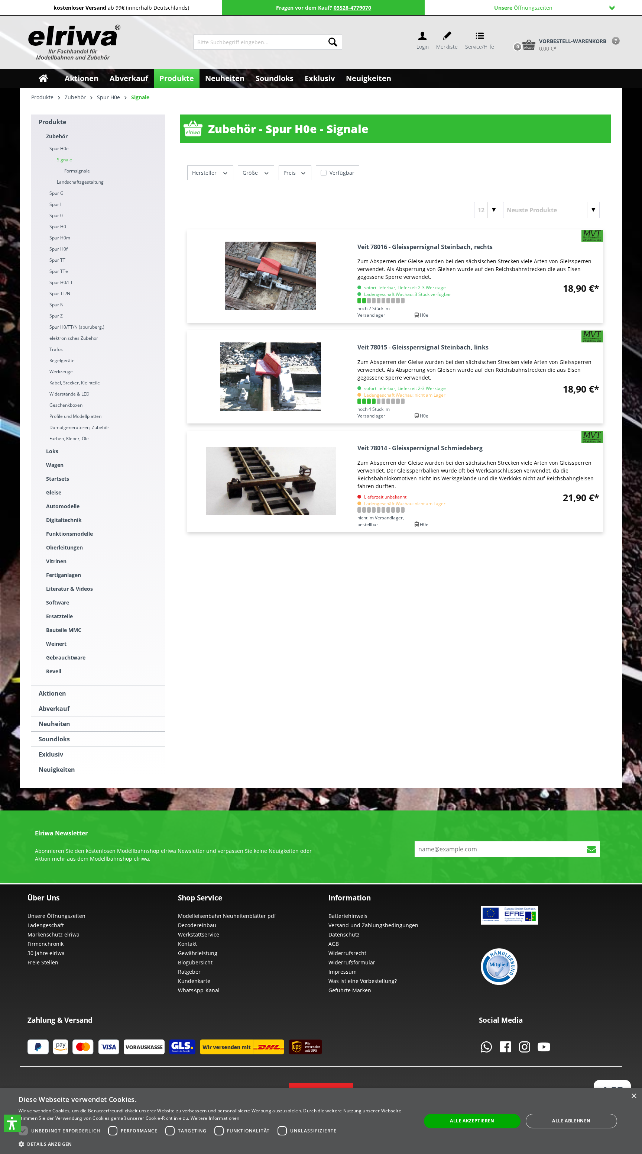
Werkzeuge (61, 371)
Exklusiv (51, 754)
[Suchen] (333, 42)
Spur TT (57, 260)
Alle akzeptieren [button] (472, 1121)
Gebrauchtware (65, 657)
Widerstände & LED (69, 394)
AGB (333, 943)
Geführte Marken (349, 990)
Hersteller (205, 172)
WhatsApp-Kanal (199, 990)
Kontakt (187, 943)
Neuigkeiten (57, 769)
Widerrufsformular (351, 962)
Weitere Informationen (215, 1118)
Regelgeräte (62, 360)
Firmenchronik (45, 943)
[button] (12, 1123)
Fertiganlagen (63, 574)
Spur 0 (56, 215)
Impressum (342, 971)
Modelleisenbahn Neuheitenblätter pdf (227, 915)
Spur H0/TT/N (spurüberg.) (76, 327)
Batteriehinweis (347, 915)
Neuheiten (54, 724)
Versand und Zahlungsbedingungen (373, 925)
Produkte (52, 122)
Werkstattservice (198, 934)
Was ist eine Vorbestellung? (362, 980)
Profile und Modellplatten (75, 416)
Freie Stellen (42, 962)
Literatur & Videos (69, 588)
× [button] (633, 1096)
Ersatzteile (59, 616)
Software (57, 602)
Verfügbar (342, 172)
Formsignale (77, 171)
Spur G (56, 193)
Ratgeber (189, 971)
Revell (53, 671)
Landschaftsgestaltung (80, 182)
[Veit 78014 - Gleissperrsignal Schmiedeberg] (271, 481)
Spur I (55, 204)
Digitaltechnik (64, 519)
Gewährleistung (197, 953)
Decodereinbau (197, 925)
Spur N (56, 305)
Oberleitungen (64, 547)
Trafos (56, 349)
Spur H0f (58, 249)
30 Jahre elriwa (46, 953)
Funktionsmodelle (69, 533)
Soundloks (54, 739)
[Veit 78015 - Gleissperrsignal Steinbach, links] (271, 377)
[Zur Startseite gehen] (73, 42)
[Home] (43, 78)
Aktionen (52, 693)
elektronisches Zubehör (73, 338)
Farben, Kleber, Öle (69, 438)
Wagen (55, 464)
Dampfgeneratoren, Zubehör (79, 427)
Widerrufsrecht (347, 953)
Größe (251, 172)
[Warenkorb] (509, 32)
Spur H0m (59, 238)
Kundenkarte (194, 980)
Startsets (57, 478)
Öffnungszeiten (523, 7)
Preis (290, 172)
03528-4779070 (352, 7)
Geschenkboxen (65, 405)
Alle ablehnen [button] (571, 1121)
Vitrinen (56, 561)
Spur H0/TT (61, 282)
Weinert (56, 643)
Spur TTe (58, 271)
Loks (52, 451)
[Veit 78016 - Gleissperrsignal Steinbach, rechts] (271, 276)
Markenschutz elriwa (53, 934)
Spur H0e (59, 148)
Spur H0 (57, 226)
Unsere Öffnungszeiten (56, 915)
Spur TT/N (59, 293)
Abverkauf (54, 709)
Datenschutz (344, 934)
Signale (64, 160)
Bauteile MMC (63, 630)
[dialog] (321, 1121)
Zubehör (57, 136)
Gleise (53, 492)
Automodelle (63, 506)
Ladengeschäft (45, 925)
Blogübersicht (195, 962)
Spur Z (56, 316)
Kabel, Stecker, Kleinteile (74, 383)
